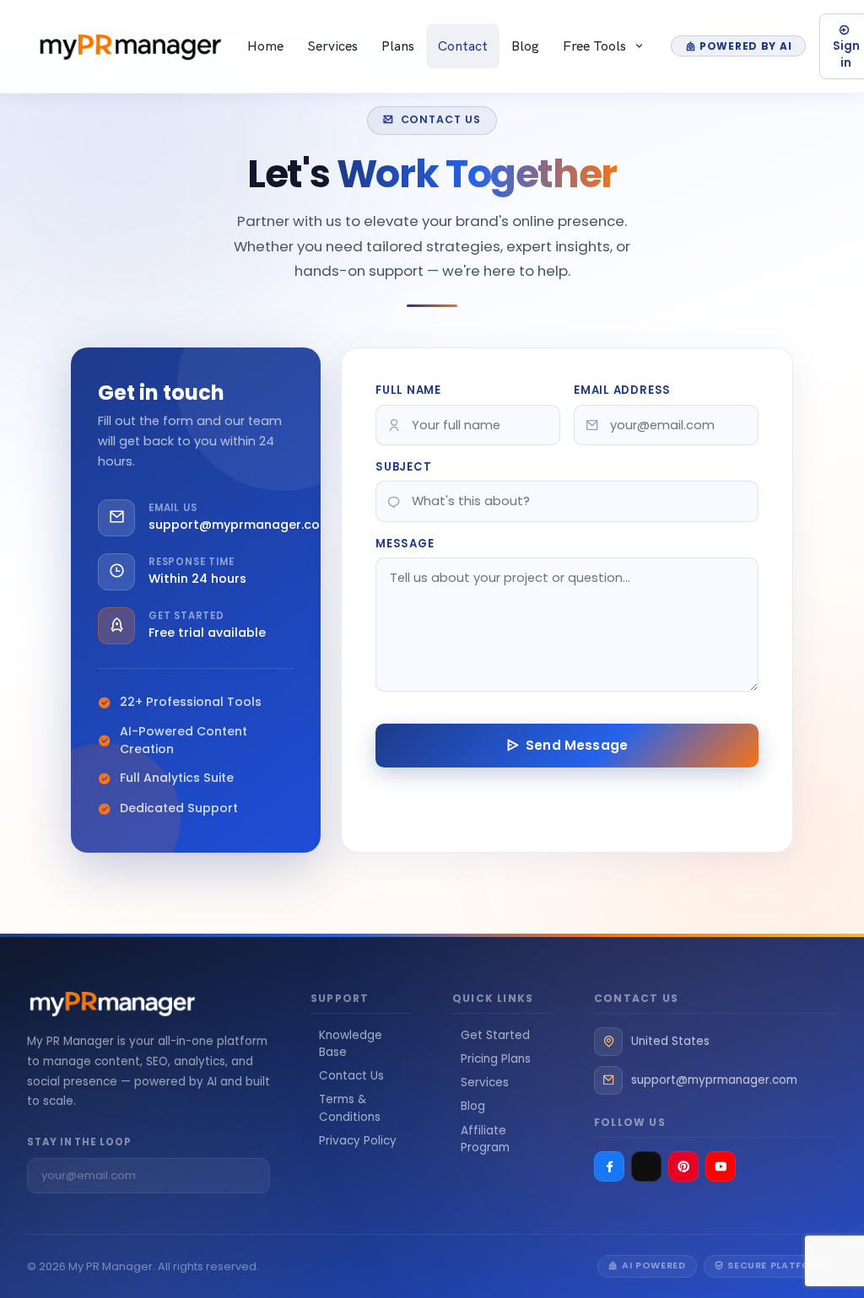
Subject (403, 467)
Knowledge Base (350, 1043)
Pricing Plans (496, 1059)
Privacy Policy (358, 1141)
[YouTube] (720, 1166)
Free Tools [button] (596, 45)
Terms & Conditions (350, 1107)
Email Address (622, 390)
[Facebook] (609, 1166)
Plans (397, 45)
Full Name (408, 390)
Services (332, 45)
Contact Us (351, 1076)
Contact (463, 45)
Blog (525, 45)
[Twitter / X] (646, 1166)
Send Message (577, 745)
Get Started (495, 1035)
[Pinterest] (683, 1166)
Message (405, 544)
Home (265, 45)
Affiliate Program (485, 1139)
